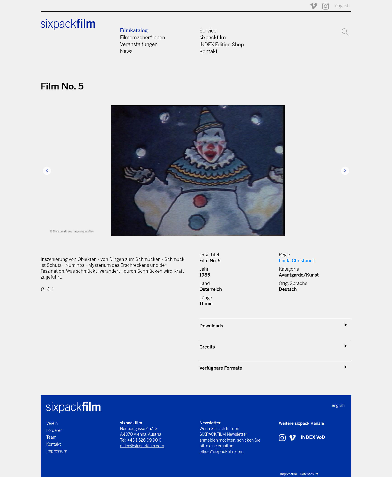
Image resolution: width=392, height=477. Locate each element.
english (342, 6)
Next (345, 171)
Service (207, 30)
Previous (47, 171)
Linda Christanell (297, 261)
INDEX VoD (313, 437)
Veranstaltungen (139, 44)
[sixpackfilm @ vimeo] (292, 437)
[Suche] (345, 31)
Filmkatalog (134, 30)
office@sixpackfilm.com (142, 445)
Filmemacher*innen (142, 37)
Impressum (56, 451)
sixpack (212, 37)
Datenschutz (309, 474)
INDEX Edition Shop (221, 44)
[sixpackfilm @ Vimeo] (311, 6)
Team (51, 437)
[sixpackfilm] (73, 407)
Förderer (54, 430)
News (126, 51)
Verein (52, 423)
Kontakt (208, 51)
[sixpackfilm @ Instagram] (323, 6)
